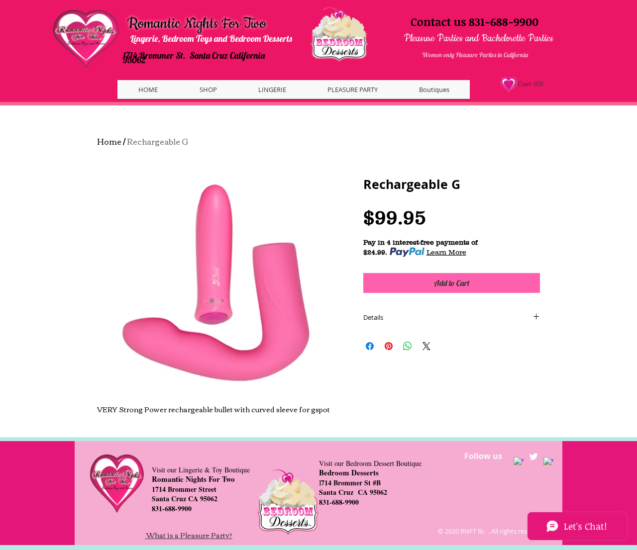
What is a (163, 535)
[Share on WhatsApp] (408, 346)
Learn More (446, 252)
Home (109, 141)
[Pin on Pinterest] (389, 346)
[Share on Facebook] (370, 346)
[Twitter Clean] (533, 456)
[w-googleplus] (548, 462)
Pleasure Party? (206, 535)
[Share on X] (426, 346)
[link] (530, 84)
